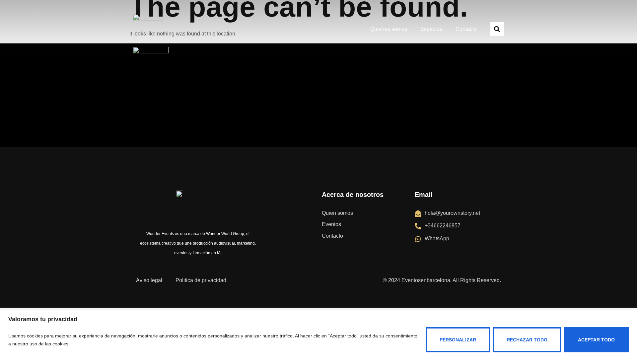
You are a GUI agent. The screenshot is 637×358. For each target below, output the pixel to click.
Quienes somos (388, 29)
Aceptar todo (596, 339)
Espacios (431, 29)
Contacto (466, 29)
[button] (497, 29)
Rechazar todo (527, 339)
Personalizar (458, 339)
